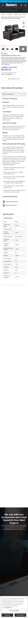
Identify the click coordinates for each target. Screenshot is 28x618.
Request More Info (15, 78)
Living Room (9, 14)
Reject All (7, 615)
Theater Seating (17, 14)
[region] (14, 607)
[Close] (26, 598)
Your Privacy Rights (14, 610)
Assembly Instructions (12, 201)
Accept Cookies (20, 615)
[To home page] (11, 5)
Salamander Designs (11, 72)
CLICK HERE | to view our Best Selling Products (14, 1)
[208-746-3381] (25, 5)
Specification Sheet (11, 205)
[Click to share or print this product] (23, 22)
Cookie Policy (8, 607)
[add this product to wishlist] (23, 27)
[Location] (21, 5)
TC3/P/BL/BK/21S (9, 74)
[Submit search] (24, 10)
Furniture (3, 14)
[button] (2, 5)
